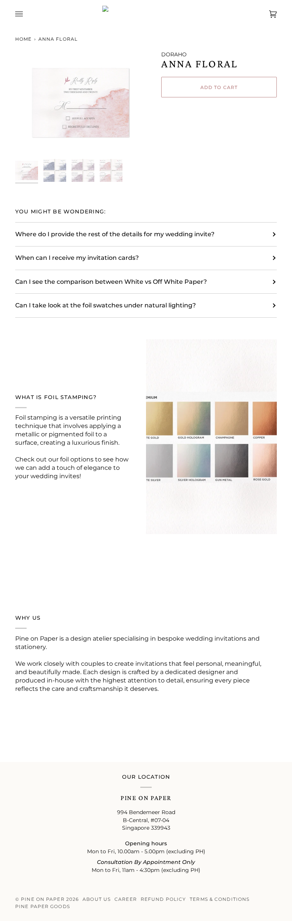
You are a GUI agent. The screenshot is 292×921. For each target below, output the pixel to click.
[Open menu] (26, 14)
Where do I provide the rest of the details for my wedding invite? (114, 234)
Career (125, 899)
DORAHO (174, 54)
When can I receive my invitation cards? (77, 257)
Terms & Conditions (219, 899)
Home (23, 39)
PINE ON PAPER (42, 899)
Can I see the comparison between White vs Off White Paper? (111, 281)
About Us (97, 899)
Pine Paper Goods (42, 906)
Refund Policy (163, 899)
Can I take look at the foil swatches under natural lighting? (105, 305)
